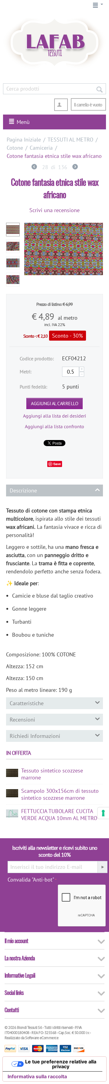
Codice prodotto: (37, 358)
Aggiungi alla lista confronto (54, 426)
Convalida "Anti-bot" (31, 879)
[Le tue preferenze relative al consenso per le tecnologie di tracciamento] (103, 813)
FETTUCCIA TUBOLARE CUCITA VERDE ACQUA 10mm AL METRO (59, 815)
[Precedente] (34, 168)
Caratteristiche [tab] (27, 703)
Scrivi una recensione (54, 210)
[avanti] (75, 168)
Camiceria (41, 147)
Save (57, 464)
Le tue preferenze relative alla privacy (60, 1064)
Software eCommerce (41, 1037)
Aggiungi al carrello (54, 403)
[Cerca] (99, 89)
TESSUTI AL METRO (70, 139)
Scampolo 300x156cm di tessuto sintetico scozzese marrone (60, 794)
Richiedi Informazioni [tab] (35, 735)
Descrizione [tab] (23, 490)
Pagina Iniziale (24, 139)
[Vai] (102, 867)
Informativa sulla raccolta (37, 1076)
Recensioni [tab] (22, 719)
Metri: (25, 372)
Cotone (15, 147)
